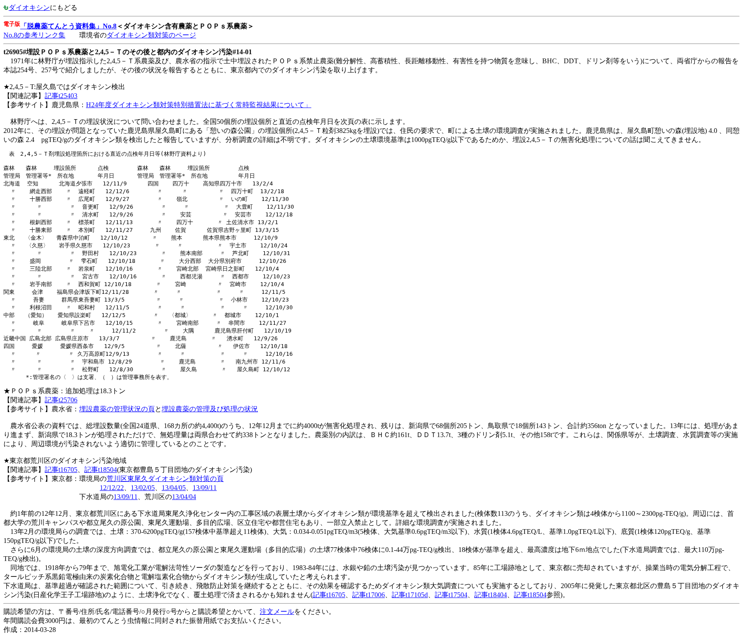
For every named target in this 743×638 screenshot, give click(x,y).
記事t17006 (368, 594)
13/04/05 (174, 487)
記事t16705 (61, 469)
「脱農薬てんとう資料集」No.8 (68, 26)
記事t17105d (410, 594)
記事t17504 (451, 594)
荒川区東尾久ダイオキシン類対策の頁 (165, 478)
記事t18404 (490, 594)
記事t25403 (61, 95)
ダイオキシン (29, 7)
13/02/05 (143, 487)
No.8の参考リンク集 (34, 35)
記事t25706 (61, 400)
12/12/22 (112, 487)
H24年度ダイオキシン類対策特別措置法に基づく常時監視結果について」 (198, 104)
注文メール (277, 611)
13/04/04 (184, 496)
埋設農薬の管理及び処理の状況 (210, 409)
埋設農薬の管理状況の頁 (117, 409)
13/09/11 (205, 487)
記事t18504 (100, 469)
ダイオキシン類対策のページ (151, 35)
